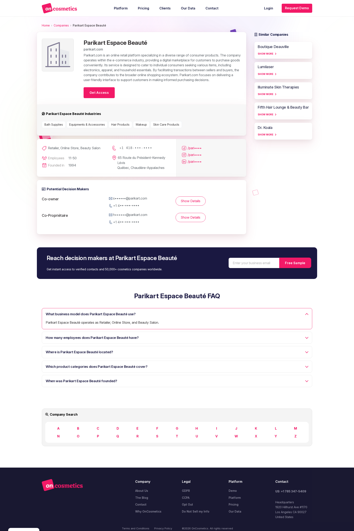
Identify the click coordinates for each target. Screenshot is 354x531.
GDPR (186, 490)
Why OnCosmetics (148, 511)
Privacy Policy (163, 528)
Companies (61, 25)
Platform (235, 497)
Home (46, 25)
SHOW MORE (265, 53)
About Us (141, 490)
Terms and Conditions (135, 528)
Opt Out (187, 504)
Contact (140, 504)
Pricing (233, 504)
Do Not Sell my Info (195, 511)
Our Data (235, 511)
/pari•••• (195, 148)
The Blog (141, 497)
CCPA (185, 497)
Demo (233, 490)
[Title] (59, 8)
